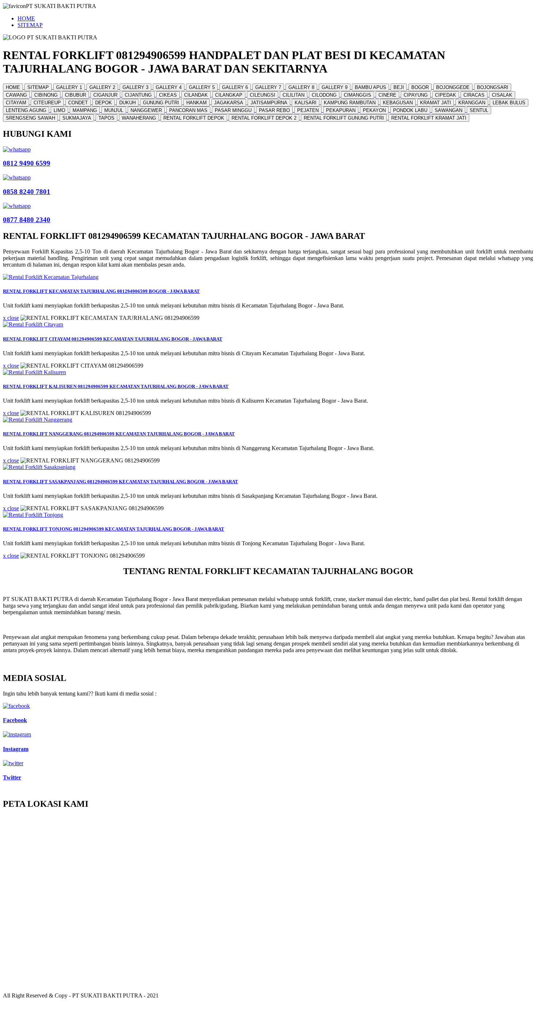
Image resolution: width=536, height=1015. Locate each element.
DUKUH (127, 102)
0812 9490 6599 (26, 163)
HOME (26, 18)
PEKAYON (374, 110)
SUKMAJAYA (76, 118)
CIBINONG (46, 95)
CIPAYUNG (416, 95)
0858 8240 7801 (26, 191)
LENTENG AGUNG (26, 110)
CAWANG (16, 95)
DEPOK (103, 102)
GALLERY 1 (69, 87)
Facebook (15, 720)
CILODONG (324, 95)
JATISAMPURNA (268, 102)
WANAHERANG (139, 118)
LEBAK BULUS (509, 102)
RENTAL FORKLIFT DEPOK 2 (264, 118)
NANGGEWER (146, 110)
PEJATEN (308, 110)
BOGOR (420, 87)
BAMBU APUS (370, 87)
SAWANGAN (448, 110)
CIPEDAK (445, 95)
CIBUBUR (75, 95)
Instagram (15, 749)
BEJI (398, 87)
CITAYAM (16, 102)
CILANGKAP (228, 95)
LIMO (59, 110)
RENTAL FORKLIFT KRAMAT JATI (428, 118)
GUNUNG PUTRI (161, 102)
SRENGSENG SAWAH (30, 118)
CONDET (78, 102)
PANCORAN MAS (188, 110)
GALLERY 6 (235, 87)
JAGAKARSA (228, 102)
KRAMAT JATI (435, 102)
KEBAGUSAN (398, 102)
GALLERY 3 (135, 87)
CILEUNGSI (262, 95)
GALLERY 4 (169, 87)
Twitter (12, 777)
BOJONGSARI (492, 87)
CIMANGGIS (357, 95)
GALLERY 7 (268, 87)
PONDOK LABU (410, 110)
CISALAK (502, 95)
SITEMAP (30, 25)
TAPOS (106, 118)
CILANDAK (196, 95)
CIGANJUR (105, 95)
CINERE (387, 95)
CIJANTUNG (138, 95)
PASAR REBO (274, 110)
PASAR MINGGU (233, 110)
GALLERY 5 (202, 87)
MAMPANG (85, 110)
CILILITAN (293, 95)
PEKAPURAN (341, 110)
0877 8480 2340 (26, 220)
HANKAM (196, 102)
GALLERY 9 (334, 87)
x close (11, 318)
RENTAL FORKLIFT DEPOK (193, 118)
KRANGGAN (471, 102)
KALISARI (305, 102)
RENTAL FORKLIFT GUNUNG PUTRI (344, 118)
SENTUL (479, 110)
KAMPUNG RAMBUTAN (350, 102)
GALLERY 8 (301, 87)
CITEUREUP (47, 102)
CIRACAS (474, 95)
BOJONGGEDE (453, 87)
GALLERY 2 (102, 87)
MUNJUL (113, 110)
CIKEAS (168, 95)
